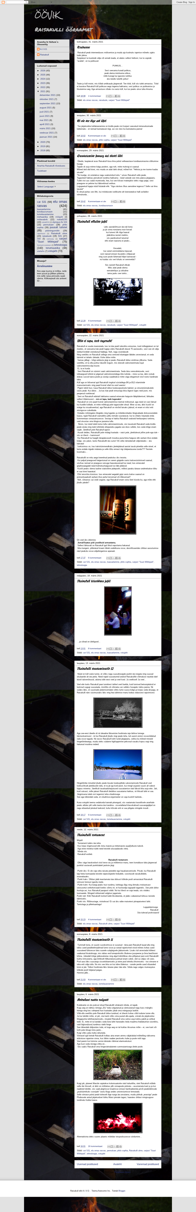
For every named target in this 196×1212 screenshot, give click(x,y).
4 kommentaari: (95, 321)
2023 (43, 83)
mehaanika (42, 217)
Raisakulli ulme (105, 924)
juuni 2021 (45, 116)
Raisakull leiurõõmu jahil (93, 581)
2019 (43, 146)
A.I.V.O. (43, 49)
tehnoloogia (82, 565)
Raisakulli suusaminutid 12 (95, 669)
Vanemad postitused (148, 1164)
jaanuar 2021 (46, 137)
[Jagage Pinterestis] (119, 96)
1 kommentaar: (95, 96)
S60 (39, 239)
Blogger (122, 1191)
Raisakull (44, 54)
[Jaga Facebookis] (116, 96)
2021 (43, 91)
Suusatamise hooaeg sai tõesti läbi (99, 156)
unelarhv (41, 251)
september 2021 (48, 103)
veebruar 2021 (47, 132)
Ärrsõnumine (44, 266)
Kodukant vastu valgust (92, 1000)
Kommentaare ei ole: (97, 136)
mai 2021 (44, 120)
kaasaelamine (113, 562)
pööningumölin (52, 230)
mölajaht (59, 217)
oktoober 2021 (47, 99)
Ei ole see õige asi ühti (91, 121)
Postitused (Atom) (122, 1172)
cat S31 (86, 325)
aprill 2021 (45, 124)
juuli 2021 (45, 111)
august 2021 (46, 107)
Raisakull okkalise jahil (92, 222)
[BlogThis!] (110, 96)
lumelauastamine (114, 819)
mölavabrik (42, 219)
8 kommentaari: (95, 648)
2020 (43, 142)
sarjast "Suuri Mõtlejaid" (119, 100)
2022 (43, 87)
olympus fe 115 (59, 222)
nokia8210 (45, 222)
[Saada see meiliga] (107, 96)
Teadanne (83, 47)
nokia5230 (62, 219)
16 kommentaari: (96, 1146)
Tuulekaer (42, 171)
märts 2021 (45, 128)
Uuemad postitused (87, 1164)
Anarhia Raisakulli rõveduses (51, 165)
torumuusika (53, 248)
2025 (43, 74)
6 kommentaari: (95, 558)
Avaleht (117, 1164)
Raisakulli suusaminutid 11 (95, 940)
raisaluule (103, 100)
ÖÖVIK (47, 15)
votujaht (142, 325)
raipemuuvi (41, 233)
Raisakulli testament (90, 835)
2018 (43, 150)
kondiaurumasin (106, 205)
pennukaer (111, 1150)
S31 (60, 236)
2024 (43, 79)
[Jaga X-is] (113, 96)
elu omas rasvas (90, 100)
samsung (50, 239)
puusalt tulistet (58, 227)
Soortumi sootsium (44, 245)
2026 (43, 70)
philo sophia (104, 140)
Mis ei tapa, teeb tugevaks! (94, 341)
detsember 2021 (48, 95)
